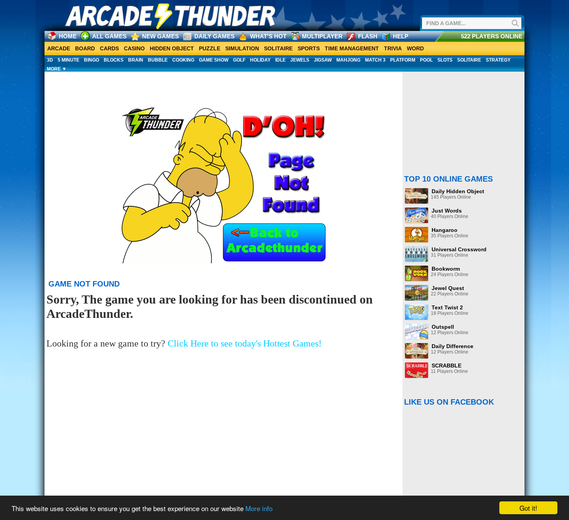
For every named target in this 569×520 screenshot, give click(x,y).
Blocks (113, 60)
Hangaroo (445, 230)
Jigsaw (323, 60)
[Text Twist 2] (416, 312)
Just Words (447, 211)
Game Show (213, 60)
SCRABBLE (446, 365)
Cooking (183, 60)
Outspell (443, 327)
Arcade (58, 48)
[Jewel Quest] (416, 292)
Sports (309, 48)
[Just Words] (416, 215)
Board (85, 48)
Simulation (242, 48)
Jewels (299, 60)
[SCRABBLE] (416, 370)
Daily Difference (452, 346)
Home (68, 36)
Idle (280, 60)
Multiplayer (322, 36)
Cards (109, 48)
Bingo (91, 60)
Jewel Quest (448, 288)
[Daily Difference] (416, 351)
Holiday (260, 60)
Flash (367, 36)
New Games (160, 36)
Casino (134, 48)
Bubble (158, 60)
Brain (135, 60)
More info (259, 508)
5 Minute (68, 60)
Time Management (352, 48)
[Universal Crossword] (416, 254)
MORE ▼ (57, 69)
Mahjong (348, 60)
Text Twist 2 (447, 307)
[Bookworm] (416, 273)
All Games (109, 36)
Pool (426, 60)
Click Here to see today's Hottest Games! (245, 343)
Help (400, 36)
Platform (402, 60)
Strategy (498, 60)
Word (415, 48)
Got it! (528, 508)
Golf (239, 60)
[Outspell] (416, 331)
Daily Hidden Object (458, 191)
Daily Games (214, 36)
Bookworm (446, 269)
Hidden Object (172, 48)
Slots (444, 60)
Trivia (393, 48)
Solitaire (278, 48)
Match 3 (375, 60)
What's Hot (268, 36)
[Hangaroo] (416, 234)
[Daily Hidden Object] (416, 196)
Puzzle (209, 48)
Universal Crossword (459, 249)
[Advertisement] (224, 84)
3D (50, 60)
